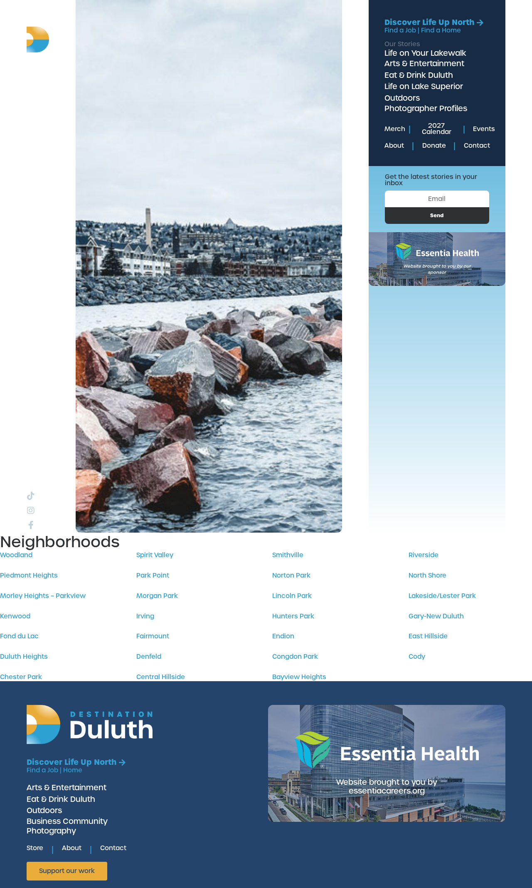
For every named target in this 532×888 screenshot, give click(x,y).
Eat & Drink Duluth (418, 75)
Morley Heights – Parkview (43, 596)
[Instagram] (31, 510)
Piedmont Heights (29, 575)
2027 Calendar (436, 129)
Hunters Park (293, 616)
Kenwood (15, 616)
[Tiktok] (31, 496)
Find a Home (441, 30)
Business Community (67, 821)
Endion (283, 636)
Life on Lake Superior (423, 86)
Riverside (423, 555)
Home (72, 770)
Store (35, 848)
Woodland (16, 555)
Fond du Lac (19, 636)
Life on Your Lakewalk (425, 53)
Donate (434, 145)
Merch (394, 129)
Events (484, 129)
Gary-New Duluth (436, 616)
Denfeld (148, 656)
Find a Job (400, 30)
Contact (477, 145)
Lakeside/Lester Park (442, 596)
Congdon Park (295, 656)
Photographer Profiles (425, 108)
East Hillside (428, 636)
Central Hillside (160, 677)
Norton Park (291, 575)
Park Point (152, 575)
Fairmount (152, 636)
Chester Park (21, 677)
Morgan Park (157, 596)
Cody (417, 656)
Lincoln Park (292, 596)
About (394, 145)
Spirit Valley (154, 555)
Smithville (287, 555)
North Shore (427, 575)
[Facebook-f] (31, 525)
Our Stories (402, 44)
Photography (51, 831)
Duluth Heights (24, 656)
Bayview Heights (299, 677)
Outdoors (402, 98)
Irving (145, 616)
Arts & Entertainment (424, 63)
